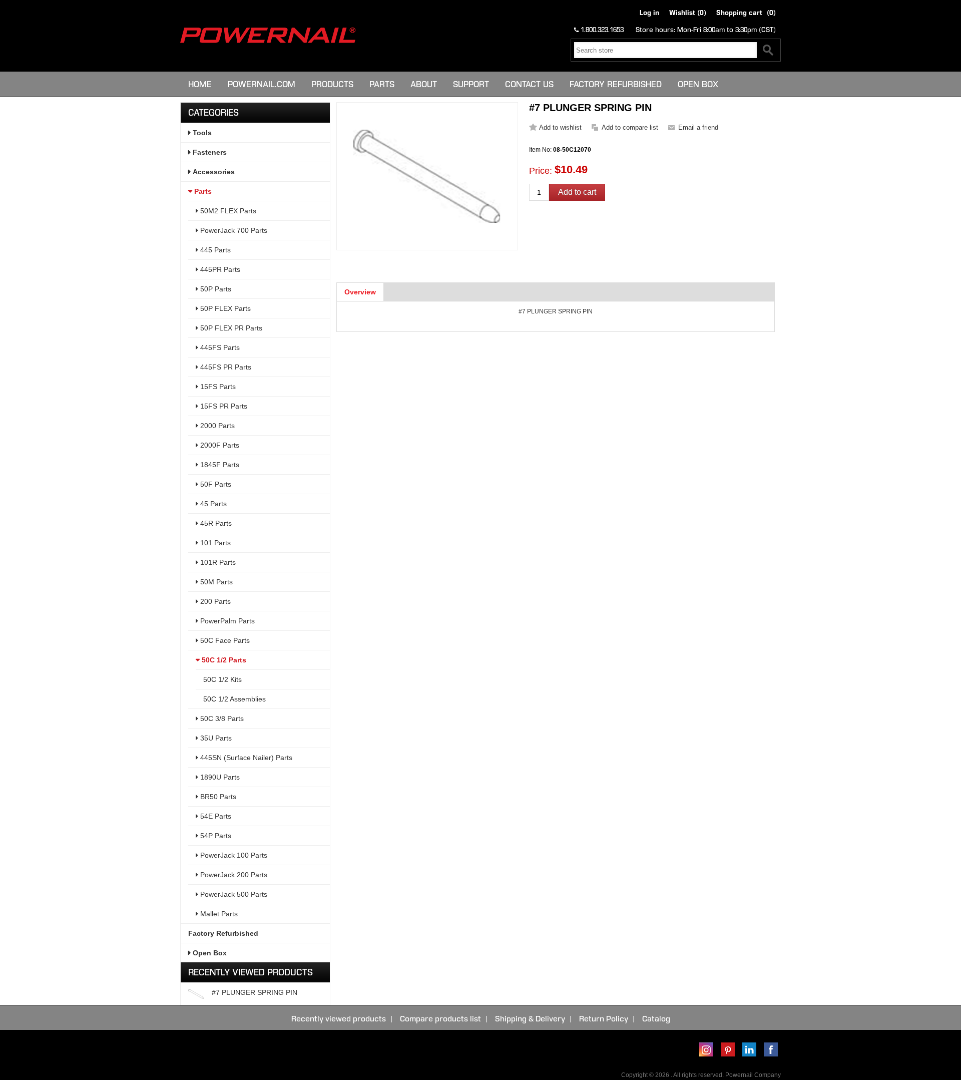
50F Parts (214, 484)
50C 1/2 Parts (223, 660)
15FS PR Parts (222, 406)
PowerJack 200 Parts (232, 875)
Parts (381, 84)
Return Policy (603, 1018)
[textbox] (665, 50)
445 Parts (214, 250)
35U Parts (215, 738)
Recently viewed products (338, 1018)
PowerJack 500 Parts (232, 894)
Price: (540, 171)
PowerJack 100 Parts (232, 855)
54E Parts (214, 816)
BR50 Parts (217, 797)
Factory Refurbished (616, 84)
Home (200, 84)
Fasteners (209, 152)
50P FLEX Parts (224, 308)
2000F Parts (218, 445)
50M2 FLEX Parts (227, 211)
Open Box (698, 84)
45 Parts (212, 504)
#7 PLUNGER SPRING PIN (254, 992)
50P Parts (214, 289)
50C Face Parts (224, 640)
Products (332, 84)
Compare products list (440, 1018)
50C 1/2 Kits (222, 679)
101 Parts (214, 543)
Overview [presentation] (360, 292)
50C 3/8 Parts (221, 718)
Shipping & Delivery (530, 1018)
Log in (649, 13)
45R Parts (215, 523)
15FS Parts (217, 387)
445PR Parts (219, 269)
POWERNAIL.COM (261, 84)
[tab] (360, 292)
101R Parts (217, 562)
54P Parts (214, 836)
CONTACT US (529, 84)
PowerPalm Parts (226, 621)
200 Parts (214, 601)
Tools (201, 133)
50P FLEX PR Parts (230, 328)
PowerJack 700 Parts (232, 230)
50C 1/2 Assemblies (234, 699)
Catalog (656, 1018)
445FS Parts (219, 347)
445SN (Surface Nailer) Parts (245, 758)
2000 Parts (216, 426)
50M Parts (215, 582)
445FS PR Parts (224, 367)
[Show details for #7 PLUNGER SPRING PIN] (196, 994)
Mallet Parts (218, 914)
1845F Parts (218, 465)
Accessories (213, 172)
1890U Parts (219, 777)
